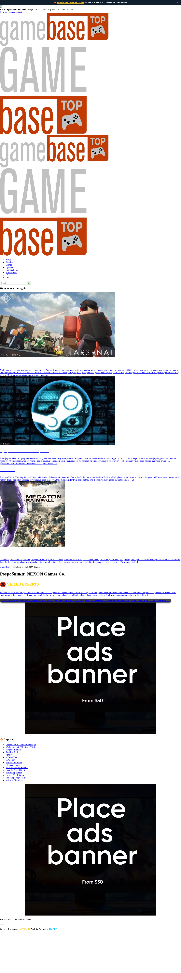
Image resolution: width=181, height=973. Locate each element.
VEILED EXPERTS (23, 584)
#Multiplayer (113, 600)
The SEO (53, 929)
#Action (4, 600)
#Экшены (95, 600)
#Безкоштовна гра (30, 600)
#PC (144, 600)
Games (9, 265)
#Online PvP (137, 600)
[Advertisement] (85, 952)
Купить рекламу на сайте (70, 2)
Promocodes (11, 272)
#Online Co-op (125, 600)
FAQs (8, 275)
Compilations (12, 270)
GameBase (5, 567)
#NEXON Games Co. (161, 600)
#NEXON (104, 600)
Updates (9, 267)
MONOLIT (25, 929)
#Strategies (72, 600)
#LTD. (149, 600)
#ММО (88, 600)
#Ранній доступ (15, 600)
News (8, 260)
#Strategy (81, 600)
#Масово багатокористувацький (52, 600)
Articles (9, 262)
